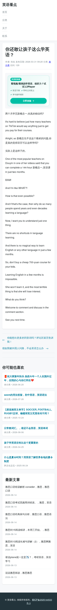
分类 (4, 20)
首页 (4, 12)
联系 (4, 36)
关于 (4, 28)
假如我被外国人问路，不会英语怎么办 (23, 348)
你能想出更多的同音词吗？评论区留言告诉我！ (30, 339)
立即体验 (27, 100)
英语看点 (9, 4)
